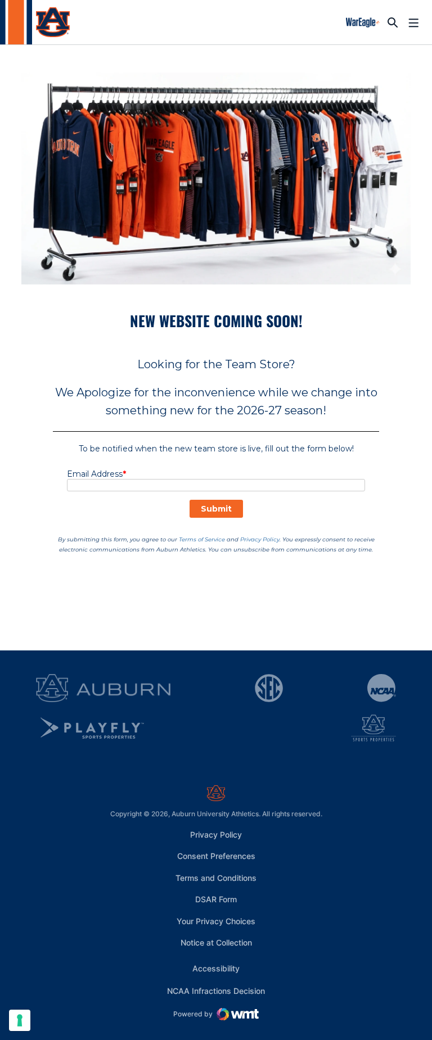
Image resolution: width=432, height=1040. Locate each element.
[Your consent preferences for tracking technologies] (19, 1020)
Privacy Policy (216, 834)
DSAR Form (216, 899)
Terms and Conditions (216, 878)
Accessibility (216, 968)
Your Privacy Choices (216, 921)
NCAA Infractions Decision (216, 990)
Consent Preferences (216, 856)
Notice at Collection (216, 942)
